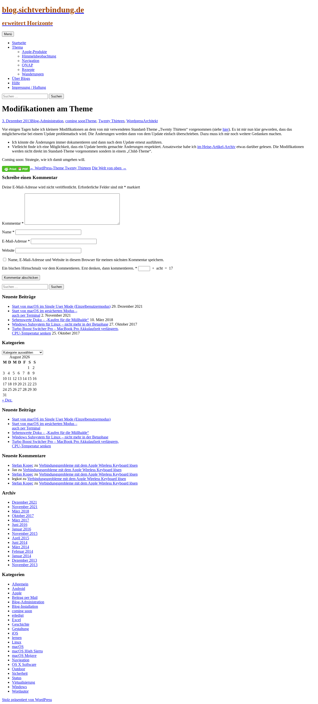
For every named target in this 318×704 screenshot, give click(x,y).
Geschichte (20, 624)
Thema (17, 47)
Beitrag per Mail (25, 597)
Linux (16, 642)
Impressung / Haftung (29, 87)
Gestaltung (20, 629)
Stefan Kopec (22, 465)
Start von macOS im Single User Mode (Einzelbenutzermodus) (61, 306)
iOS (15, 633)
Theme (90, 121)
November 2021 (25, 507)
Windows (19, 687)
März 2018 (20, 511)
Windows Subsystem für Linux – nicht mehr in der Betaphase (60, 324)
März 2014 (20, 547)
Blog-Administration (47, 121)
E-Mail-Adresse (16, 241)
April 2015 (20, 538)
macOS (18, 646)
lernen (17, 638)
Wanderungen (33, 74)
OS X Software (24, 664)
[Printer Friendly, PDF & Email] (16, 168)
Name (8, 232)
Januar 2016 (21, 529)
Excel (16, 620)
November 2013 (25, 565)
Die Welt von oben (109, 168)
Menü (8, 34)
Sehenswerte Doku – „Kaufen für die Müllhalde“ (50, 320)
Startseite (19, 43)
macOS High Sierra (27, 651)
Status (16, 678)
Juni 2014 (19, 542)
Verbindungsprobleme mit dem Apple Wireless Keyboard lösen (88, 465)
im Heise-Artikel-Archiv (216, 147)
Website (8, 250)
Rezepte (28, 69)
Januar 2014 (21, 556)
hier (226, 129)
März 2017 (20, 520)
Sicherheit (20, 673)
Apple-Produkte (34, 52)
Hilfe (16, 83)
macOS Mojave (24, 655)
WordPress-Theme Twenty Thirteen (60, 168)
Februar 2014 (22, 551)
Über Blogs (21, 78)
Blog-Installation (25, 606)
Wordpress (134, 121)
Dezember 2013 (24, 560)
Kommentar (13, 223)
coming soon (75, 121)
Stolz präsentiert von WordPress (27, 700)
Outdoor (18, 669)
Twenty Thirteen (111, 121)
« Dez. (7, 400)
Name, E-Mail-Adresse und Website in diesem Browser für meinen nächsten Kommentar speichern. (86, 260)
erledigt (18, 615)
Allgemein (20, 584)
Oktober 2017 (23, 516)
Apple (17, 593)
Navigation (30, 61)
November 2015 (25, 533)
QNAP (27, 65)
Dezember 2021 (24, 502)
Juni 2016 (19, 524)
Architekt (150, 121)
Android (18, 588)
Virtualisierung (23, 682)
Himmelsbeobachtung (39, 56)
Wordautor (20, 691)
